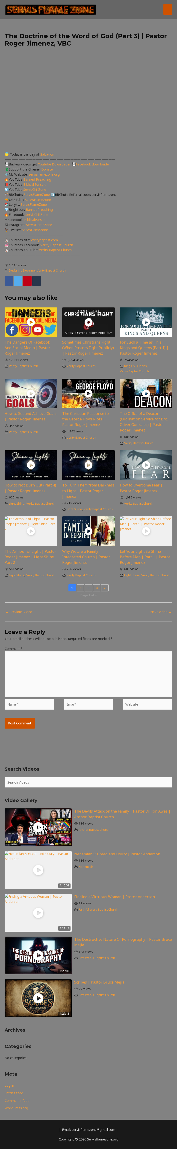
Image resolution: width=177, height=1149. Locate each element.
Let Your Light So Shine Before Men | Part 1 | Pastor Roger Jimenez (145, 557)
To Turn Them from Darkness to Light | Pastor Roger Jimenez (88, 491)
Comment (14, 648)
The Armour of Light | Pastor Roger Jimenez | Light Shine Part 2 (30, 557)
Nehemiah (86, 867)
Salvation (47, 154)
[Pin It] (27, 281)
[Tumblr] (36, 281)
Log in (9, 1085)
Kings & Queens (135, 366)
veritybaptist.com (44, 239)
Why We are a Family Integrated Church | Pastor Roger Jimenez (86, 557)
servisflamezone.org (44, 174)
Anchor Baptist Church (94, 830)
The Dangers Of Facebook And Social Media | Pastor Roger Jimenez (27, 348)
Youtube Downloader (55, 164)
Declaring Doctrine (22, 270)
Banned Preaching (37, 179)
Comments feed (17, 1100)
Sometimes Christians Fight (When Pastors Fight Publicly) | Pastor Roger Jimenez (88, 348)
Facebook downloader (93, 164)
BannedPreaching (39, 209)
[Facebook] (9, 281)
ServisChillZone (34, 189)
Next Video (161, 611)
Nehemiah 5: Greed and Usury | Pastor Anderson (117, 854)
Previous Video (18, 611)
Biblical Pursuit (34, 184)
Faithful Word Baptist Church (98, 909)
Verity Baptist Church (56, 245)
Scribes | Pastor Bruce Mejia (99, 982)
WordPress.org (16, 1108)
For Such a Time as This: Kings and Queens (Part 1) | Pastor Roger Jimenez (144, 348)
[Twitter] (18, 281)
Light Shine (16, 503)
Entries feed (14, 1093)
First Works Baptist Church (97, 958)
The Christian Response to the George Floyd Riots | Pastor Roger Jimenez (85, 419)
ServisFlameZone (37, 194)
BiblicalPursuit (35, 219)
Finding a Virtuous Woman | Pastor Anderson (114, 896)
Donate (47, 169)
